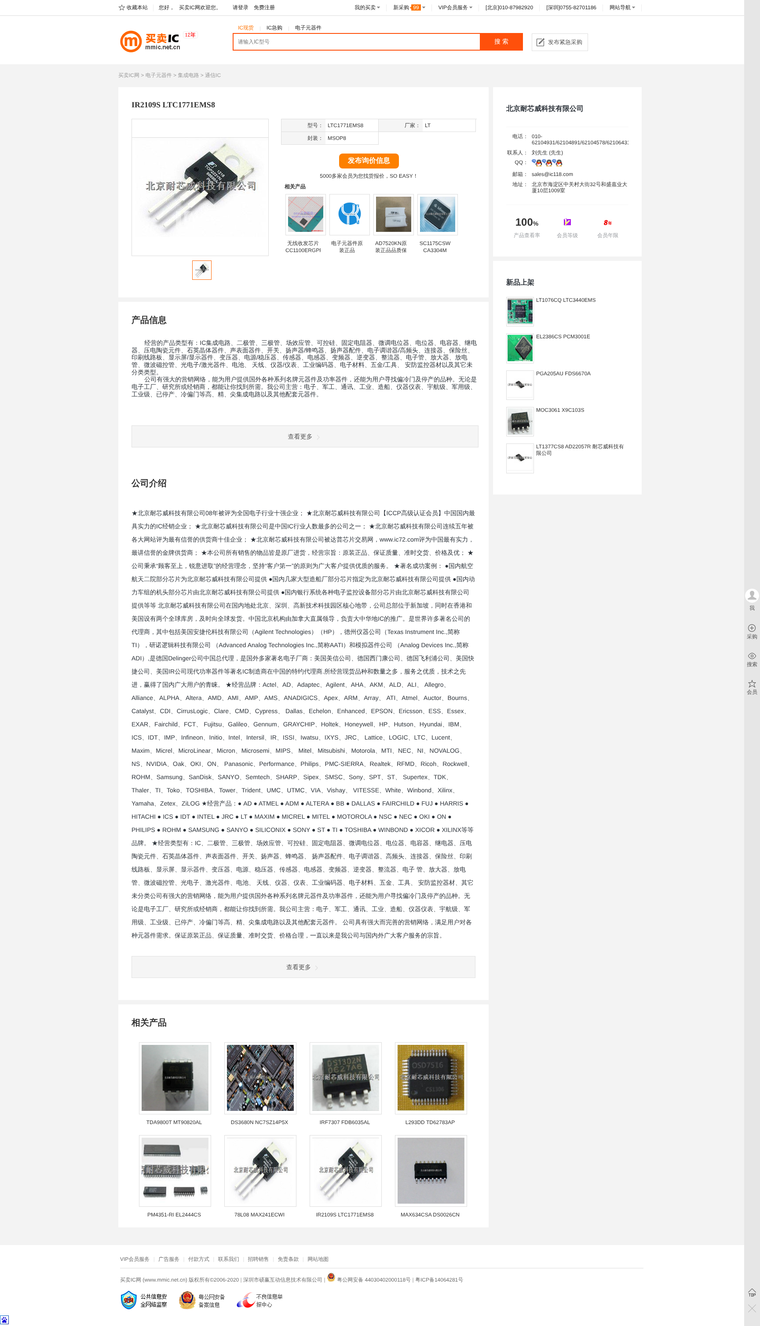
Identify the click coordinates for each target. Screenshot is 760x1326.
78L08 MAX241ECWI (259, 1215)
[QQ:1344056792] (547, 164)
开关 (273, 351)
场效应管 (298, 343)
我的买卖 (365, 7)
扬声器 (294, 351)
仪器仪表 (408, 387)
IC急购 (274, 28)
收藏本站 (137, 7)
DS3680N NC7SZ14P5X (260, 1122)
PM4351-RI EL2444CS (174, 1215)
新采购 (406, 7)
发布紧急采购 (565, 42)
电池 (238, 365)
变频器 (341, 358)
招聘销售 (258, 1259)
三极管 (270, 343)
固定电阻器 (356, 343)
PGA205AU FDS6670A (563, 373)
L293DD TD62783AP (430, 1122)
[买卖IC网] (158, 41)
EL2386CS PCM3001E (563, 336)
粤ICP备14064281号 (439, 1280)
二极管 (246, 343)
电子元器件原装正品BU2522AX (347, 250)
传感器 (292, 358)
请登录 (240, 7)
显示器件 (201, 358)
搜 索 (501, 41)
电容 (446, 343)
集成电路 (188, 75)
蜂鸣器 (315, 351)
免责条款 (288, 1259)
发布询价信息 (369, 161)
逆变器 (366, 358)
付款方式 (198, 1259)
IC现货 (246, 28)
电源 (250, 358)
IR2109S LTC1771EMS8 (344, 1215)
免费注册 (264, 7)
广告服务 (168, 1259)
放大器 (440, 358)
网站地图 (318, 1259)
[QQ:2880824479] (537, 164)
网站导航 (620, 7)
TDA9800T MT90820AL (174, 1122)
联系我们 (228, 1259)
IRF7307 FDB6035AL (345, 1122)
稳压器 (267, 358)
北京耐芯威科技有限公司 (545, 109)
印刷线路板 (147, 358)
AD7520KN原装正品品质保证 (391, 250)
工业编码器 (318, 365)
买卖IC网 (128, 75)
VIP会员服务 (453, 7)
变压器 (228, 358)
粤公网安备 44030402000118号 (373, 1280)
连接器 (433, 351)
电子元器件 (308, 28)
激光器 (210, 365)
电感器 (316, 358)
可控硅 (326, 343)
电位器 (400, 343)
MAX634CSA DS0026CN (430, 1215)
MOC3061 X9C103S (560, 410)
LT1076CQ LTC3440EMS (566, 300)
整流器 (390, 358)
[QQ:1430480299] (557, 164)
